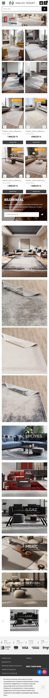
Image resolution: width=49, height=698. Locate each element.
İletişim (29, 658)
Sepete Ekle (12, 142)
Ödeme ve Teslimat (9, 673)
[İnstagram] (44, 672)
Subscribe (42, 214)
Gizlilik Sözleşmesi (9, 669)
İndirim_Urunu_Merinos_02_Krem (12, 131)
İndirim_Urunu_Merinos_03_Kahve (12, 181)
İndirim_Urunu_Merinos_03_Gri (36, 131)
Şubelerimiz (6, 662)
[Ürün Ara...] (44, 9)
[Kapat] (43, 687)
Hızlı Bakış (21, 126)
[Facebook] (39, 672)
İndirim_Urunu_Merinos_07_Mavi (36, 181)
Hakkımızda (6, 658)
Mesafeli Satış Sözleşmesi (12, 666)
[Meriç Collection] (24, 620)
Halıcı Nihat (6, 134)
